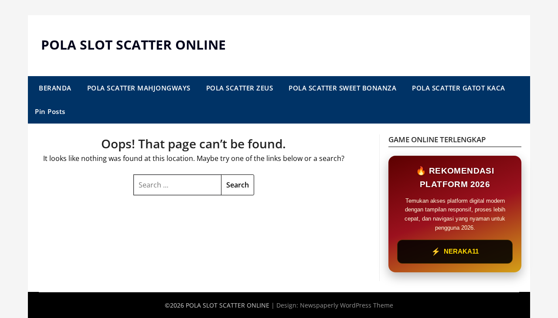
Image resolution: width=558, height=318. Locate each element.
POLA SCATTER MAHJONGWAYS (139, 88)
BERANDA (55, 88)
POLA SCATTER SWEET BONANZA (342, 88)
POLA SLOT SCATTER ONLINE (133, 45)
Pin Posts (50, 111)
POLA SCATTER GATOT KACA (458, 88)
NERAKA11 (455, 252)
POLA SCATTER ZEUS (239, 88)
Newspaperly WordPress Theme (346, 305)
